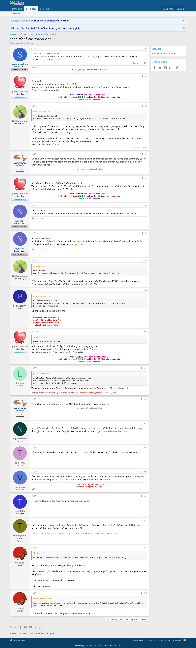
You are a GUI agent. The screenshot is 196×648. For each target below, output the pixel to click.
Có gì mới (45, 8)
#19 (145, 593)
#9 (146, 290)
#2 (146, 76)
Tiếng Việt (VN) (18, 640)
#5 (146, 178)
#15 (145, 472)
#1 (146, 49)
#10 (145, 331)
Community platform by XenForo (98, 645)
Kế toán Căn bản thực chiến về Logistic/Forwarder (40, 20)
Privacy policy (156, 640)
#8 (146, 260)
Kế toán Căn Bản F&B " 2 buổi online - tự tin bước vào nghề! (45, 28)
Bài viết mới (15, 13)
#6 (146, 205)
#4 (146, 154)
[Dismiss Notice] (183, 20)
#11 (145, 368)
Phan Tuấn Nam (93, 99)
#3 (146, 106)
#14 (145, 447)
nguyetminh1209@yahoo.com (112, 431)
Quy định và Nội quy (139, 640)
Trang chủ (17, 8)
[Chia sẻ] (142, 49)
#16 (145, 496)
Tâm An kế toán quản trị (164, 53)
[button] (52, 8)
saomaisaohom (18, 43)
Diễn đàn (31, 8)
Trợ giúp (167, 640)
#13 (145, 423)
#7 (146, 233)
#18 (145, 547)
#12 (145, 399)
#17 (145, 520)
